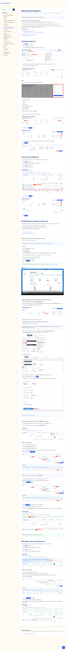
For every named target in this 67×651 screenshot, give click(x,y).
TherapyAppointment (61, 646)
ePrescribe (6, 29)
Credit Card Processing (9, 27)
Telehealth (6, 45)
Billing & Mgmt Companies (9, 20)
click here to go (34, 240)
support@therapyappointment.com (48, 243)
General (5, 33)
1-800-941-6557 (31, 327)
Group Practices (7, 35)
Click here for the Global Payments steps (29, 233)
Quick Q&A (6, 49)
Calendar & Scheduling (8, 22)
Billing (5, 18)
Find (27, 45)
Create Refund (37, 257)
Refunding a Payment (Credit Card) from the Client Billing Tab (34, 32)
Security (5, 50)
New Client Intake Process (9, 43)
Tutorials (5, 55)
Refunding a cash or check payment (28, 35)
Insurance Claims (7, 41)
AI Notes (5, 17)
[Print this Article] (63, 10)
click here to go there (33, 323)
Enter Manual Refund (42, 425)
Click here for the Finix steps (27, 232)
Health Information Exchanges (8, 37)
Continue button (32, 451)
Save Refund (28, 482)
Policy (5, 47)
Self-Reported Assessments (7, 53)
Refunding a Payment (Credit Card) (28, 31)
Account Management (8, 15)
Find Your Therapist (8, 31)
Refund (30, 127)
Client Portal (6, 26)
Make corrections (40, 475)
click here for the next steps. (52, 264)
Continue (26, 142)
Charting (5, 24)
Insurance (6, 39)
